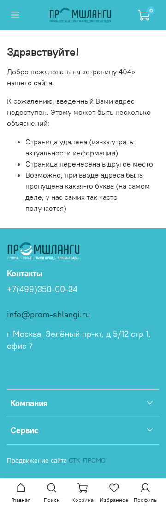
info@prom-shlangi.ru (48, 315)
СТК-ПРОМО (87, 460)
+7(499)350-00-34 (42, 289)
